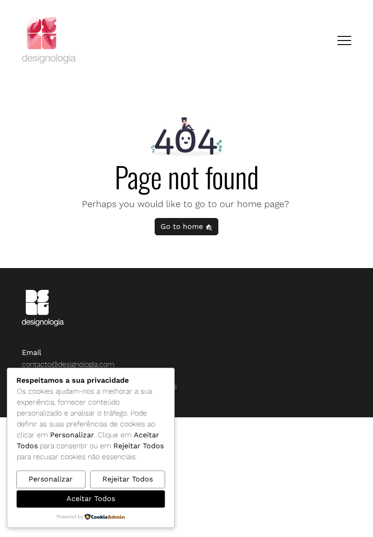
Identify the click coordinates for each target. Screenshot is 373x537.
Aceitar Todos (90, 498)
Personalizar (51, 479)
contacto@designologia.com (68, 364)
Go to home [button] (183, 226)
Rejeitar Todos (127, 479)
